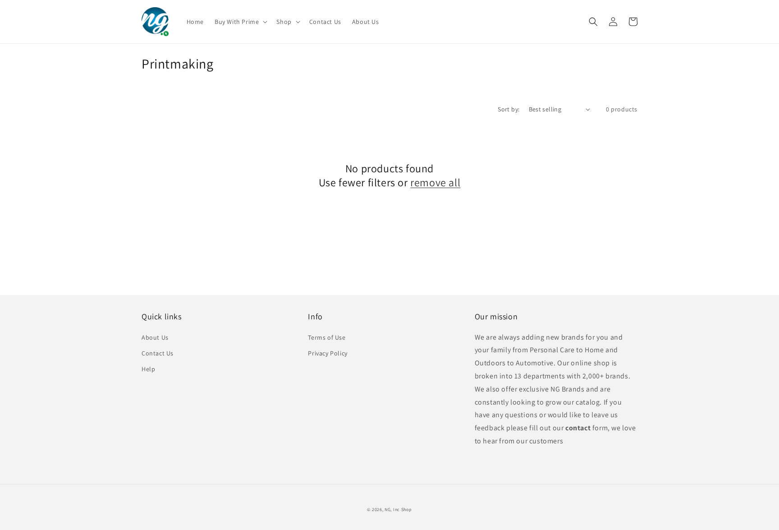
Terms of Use (326, 337)
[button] (240, 21)
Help (148, 369)
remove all (435, 182)
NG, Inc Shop (398, 509)
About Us (155, 337)
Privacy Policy (327, 353)
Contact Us (158, 353)
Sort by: (508, 109)
